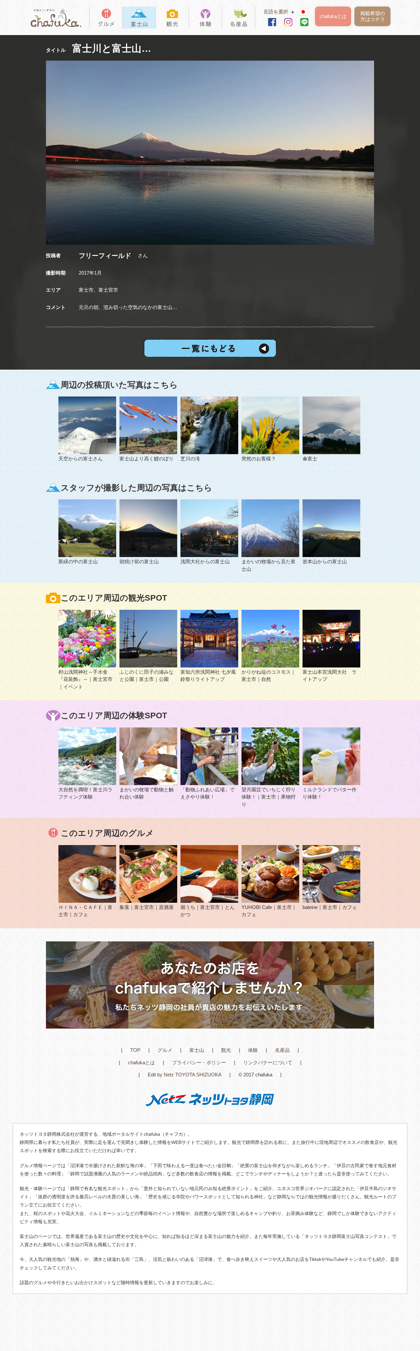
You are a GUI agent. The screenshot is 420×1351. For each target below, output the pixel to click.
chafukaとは (333, 16)
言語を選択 (279, 11)
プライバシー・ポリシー (199, 1062)
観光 (226, 1050)
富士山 (196, 1050)
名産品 (282, 1050)
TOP (135, 1050)
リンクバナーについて (267, 1062)
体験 (253, 1050)
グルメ (165, 1050)
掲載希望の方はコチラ (372, 16)
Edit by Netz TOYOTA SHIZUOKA (184, 1074)
